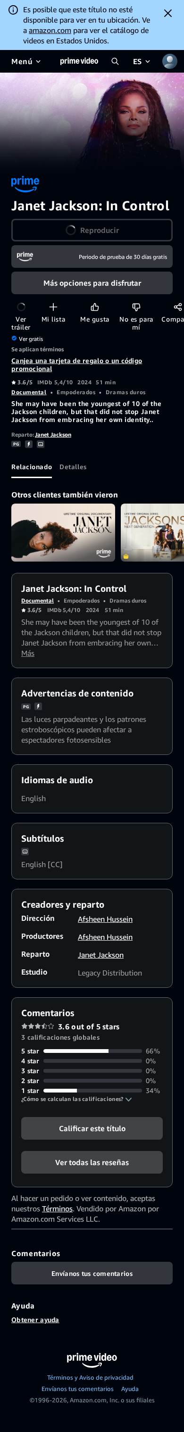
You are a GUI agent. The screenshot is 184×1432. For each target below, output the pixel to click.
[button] (76, 1099)
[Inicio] (79, 61)
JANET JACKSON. (63, 533)
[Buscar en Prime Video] (115, 61)
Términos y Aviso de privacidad (90, 1377)
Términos (57, 1208)
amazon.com (50, 30)
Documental (29, 392)
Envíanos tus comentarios (78, 1388)
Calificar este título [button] (92, 1128)
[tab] (31, 466)
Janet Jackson (53, 434)
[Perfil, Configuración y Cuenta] (169, 61)
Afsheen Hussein (105, 919)
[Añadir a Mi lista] (53, 306)
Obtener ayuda (35, 1320)
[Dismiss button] (168, 13)
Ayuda (130, 1388)
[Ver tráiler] (21, 306)
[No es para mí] (136, 306)
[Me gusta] (94, 306)
